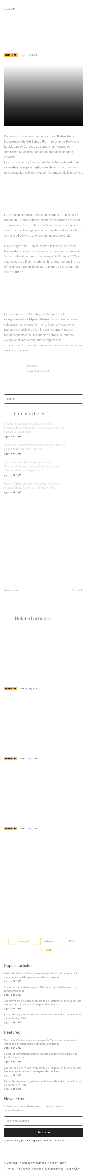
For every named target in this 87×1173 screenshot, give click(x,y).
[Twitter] (38, 950)
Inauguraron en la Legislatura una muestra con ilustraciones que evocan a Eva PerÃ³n (40, 819)
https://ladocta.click (38, 371)
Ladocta (32, 366)
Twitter (48, 950)
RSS (71, 941)
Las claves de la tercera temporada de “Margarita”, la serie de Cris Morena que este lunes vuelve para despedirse (31, 466)
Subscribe (44, 1132)
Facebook (24, 941)
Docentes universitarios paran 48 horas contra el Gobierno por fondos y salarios (34, 447)
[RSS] (63, 941)
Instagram (49, 941)
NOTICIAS (11, 54)
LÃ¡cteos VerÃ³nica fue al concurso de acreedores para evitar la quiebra (37, 749)
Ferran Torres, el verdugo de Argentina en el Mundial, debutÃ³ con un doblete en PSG (31, 486)
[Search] (78, 399)
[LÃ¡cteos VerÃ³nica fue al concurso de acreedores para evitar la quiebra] (43, 719)
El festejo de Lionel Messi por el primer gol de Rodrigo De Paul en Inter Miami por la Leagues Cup (22, 601)
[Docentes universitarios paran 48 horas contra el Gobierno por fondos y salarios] (76, 448)
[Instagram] (37, 941)
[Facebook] (11, 941)
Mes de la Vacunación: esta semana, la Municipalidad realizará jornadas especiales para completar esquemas (34, 428)
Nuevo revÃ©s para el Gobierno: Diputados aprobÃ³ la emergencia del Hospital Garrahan (64, 601)
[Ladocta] (13, 373)
